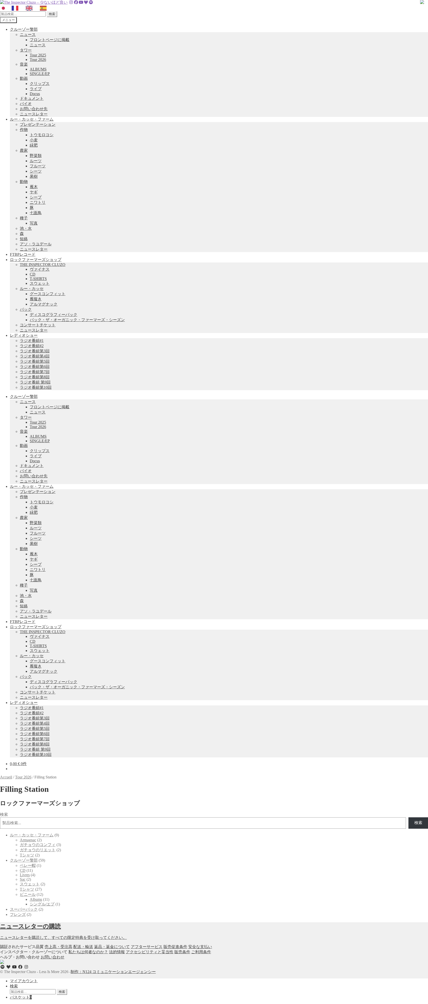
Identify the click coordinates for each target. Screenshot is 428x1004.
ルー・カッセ (32, 288)
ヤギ (34, 192)
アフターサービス (146, 947)
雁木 (34, 187)
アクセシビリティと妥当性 (149, 952)
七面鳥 (36, 213)
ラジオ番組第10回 (36, 387)
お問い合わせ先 (34, 109)
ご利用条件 (201, 952)
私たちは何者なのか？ (88, 952)
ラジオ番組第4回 (35, 356)
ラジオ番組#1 (32, 340)
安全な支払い (200, 947)
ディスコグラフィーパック (53, 314)
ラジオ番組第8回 (35, 377)
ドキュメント (32, 98)
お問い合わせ (52, 957)
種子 (24, 218)
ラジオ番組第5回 (35, 361)
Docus (35, 94)
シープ (36, 197)
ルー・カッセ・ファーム (32, 119)
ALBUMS (38, 69)
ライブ (36, 89)
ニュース (28, 34)
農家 (24, 150)
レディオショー (24, 335)
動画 (24, 78)
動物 (24, 182)
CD (32, 274)
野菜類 (36, 156)
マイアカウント (24, 981)
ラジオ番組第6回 (35, 366)
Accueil (6, 777)
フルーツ (38, 166)
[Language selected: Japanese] (26, 8)
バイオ (26, 104)
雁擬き (36, 299)
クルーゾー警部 (24, 29)
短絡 (24, 239)
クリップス (40, 83)
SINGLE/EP (40, 74)
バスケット (21, 997)
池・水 (26, 228)
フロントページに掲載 (49, 40)
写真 (34, 223)
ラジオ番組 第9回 (35, 382)
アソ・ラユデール (36, 244)
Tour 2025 (38, 55)
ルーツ (36, 161)
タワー (26, 50)
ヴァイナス (40, 269)
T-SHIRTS (38, 279)
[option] (16, 8)
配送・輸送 (83, 947)
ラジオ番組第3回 (35, 351)
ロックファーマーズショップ (35, 259)
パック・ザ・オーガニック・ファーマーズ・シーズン (77, 320)
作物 (24, 130)
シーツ (36, 171)
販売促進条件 (175, 947)
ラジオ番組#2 (32, 346)
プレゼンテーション (37, 124)
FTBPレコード (22, 254)
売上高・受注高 (58, 947)
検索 (52, 14)
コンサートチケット (37, 325)
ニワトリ (38, 202)
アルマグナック (43, 304)
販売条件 (182, 952)
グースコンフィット (47, 294)
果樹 (34, 176)
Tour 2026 (38, 59)
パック (26, 309)
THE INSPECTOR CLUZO (42, 264)
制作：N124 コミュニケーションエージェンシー (113, 972)
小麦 (34, 140)
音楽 (24, 64)
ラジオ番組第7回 (35, 372)
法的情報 (117, 952)
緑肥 (34, 145)
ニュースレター (34, 114)
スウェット (40, 283)
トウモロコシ (42, 135)
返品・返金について (112, 947)
